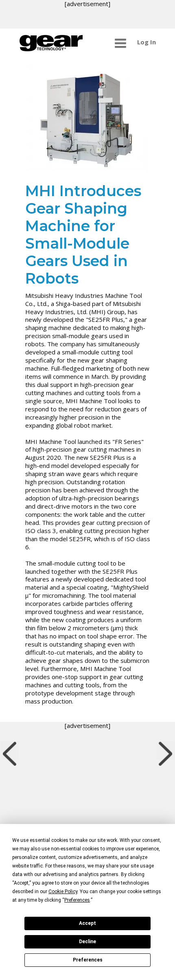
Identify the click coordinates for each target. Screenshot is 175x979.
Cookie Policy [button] (62, 891)
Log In (146, 42)
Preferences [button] (77, 900)
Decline (87, 941)
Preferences (88, 960)
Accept (87, 923)
